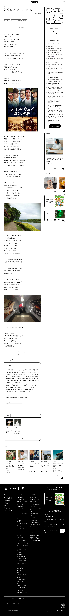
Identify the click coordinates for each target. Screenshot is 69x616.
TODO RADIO (33, 511)
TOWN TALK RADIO (34, 513)
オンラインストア (20, 598)
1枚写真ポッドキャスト (34, 497)
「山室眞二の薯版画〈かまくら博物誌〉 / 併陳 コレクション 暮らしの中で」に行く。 (55, 101)
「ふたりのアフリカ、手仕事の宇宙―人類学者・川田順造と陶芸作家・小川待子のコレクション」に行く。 (55, 89)
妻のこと (18, 572)
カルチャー (7, 500)
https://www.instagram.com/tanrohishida (16, 397)
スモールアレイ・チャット (34, 520)
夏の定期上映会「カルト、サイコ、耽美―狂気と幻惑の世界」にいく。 (55, 49)
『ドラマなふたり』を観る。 (53, 62)
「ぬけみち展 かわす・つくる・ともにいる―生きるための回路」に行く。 (55, 76)
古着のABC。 (19, 570)
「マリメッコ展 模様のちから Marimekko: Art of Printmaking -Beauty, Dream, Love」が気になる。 (55, 110)
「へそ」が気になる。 (52, 46)
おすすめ (18, 532)
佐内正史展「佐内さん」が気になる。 (55, 44)
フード (5, 505)
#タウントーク (7, 20)
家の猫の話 (19, 577)
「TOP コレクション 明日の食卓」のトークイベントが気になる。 (55, 93)
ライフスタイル (8, 510)
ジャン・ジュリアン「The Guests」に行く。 (55, 73)
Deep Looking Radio (34, 499)
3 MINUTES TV (20, 497)
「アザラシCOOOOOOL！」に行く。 (55, 52)
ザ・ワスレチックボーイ (21, 551)
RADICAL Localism (21, 511)
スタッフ (13, 598)
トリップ (6, 503)
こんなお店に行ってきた (21, 549)
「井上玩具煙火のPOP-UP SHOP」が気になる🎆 (55, 55)
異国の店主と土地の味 (21, 585)
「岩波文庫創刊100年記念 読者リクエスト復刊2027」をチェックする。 (55, 84)
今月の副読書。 (20, 567)
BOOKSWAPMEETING (21, 499)
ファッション (7, 508)
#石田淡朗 (25, 20)
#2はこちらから (22, 27)
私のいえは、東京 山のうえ (22, 590)
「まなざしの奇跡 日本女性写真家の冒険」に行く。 (55, 69)
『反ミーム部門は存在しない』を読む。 (55, 65)
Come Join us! (7, 598)
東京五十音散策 (20, 583)
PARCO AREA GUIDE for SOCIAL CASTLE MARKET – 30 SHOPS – (35, 537)
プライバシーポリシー (57, 524)
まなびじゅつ (32, 527)
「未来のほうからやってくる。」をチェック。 (55, 121)
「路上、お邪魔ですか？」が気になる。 (55, 114)
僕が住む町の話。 (20, 568)
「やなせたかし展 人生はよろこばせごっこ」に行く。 (55, 97)
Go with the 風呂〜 (21, 508)
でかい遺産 (19, 552)
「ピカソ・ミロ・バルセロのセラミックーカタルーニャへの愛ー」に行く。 (55, 117)
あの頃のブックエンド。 (34, 517)
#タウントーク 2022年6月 (16, 20)
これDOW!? (32, 519)
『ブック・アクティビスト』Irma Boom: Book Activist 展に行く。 (55, 106)
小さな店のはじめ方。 (21, 579)
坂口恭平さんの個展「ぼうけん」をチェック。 (55, 59)
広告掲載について (7, 603)
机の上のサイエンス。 (21, 581)
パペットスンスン (20, 554)
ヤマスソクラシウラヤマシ (22, 556)
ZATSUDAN (32, 515)
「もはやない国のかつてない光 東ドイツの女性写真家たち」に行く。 (55, 80)
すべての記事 (8, 498)
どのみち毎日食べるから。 (35, 522)
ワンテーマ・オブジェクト (21, 558)
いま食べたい (19, 527)
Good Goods (20, 510)
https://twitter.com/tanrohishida (14, 403)
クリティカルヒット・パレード (22, 544)
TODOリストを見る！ (55, 126)
